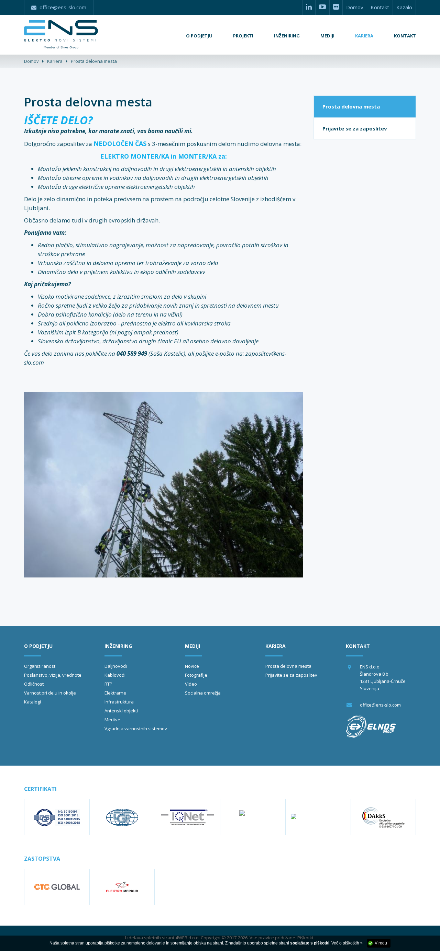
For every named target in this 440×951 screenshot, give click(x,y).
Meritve (112, 720)
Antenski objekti (121, 711)
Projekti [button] (243, 36)
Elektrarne (115, 693)
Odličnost (34, 684)
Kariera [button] (364, 36)
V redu (381, 943)
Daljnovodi (115, 666)
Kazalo (404, 7)
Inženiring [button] (287, 36)
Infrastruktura (119, 702)
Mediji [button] (327, 36)
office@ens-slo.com (380, 705)
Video (191, 684)
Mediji (192, 646)
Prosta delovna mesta (351, 106)
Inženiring (118, 646)
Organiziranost (39, 666)
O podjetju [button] (199, 36)
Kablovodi (114, 675)
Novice (192, 666)
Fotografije (196, 675)
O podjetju (38, 646)
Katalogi (32, 702)
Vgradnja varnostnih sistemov (135, 728)
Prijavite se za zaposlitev (354, 128)
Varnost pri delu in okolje (50, 693)
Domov (354, 7)
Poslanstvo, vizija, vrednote (52, 675)
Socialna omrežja (203, 693)
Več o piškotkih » (347, 943)
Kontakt (380, 7)
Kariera (55, 61)
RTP (108, 684)
